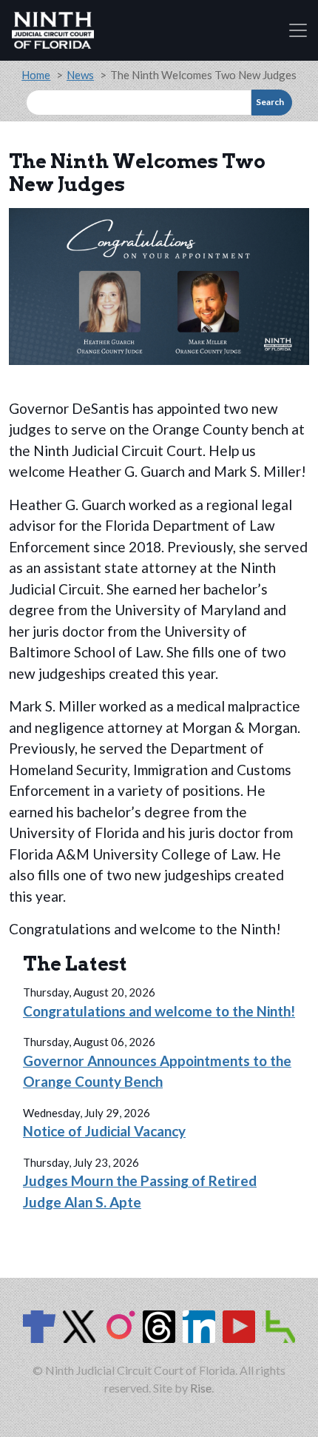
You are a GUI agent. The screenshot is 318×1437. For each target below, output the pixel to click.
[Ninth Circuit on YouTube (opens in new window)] (239, 1326)
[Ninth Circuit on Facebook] (39, 1326)
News (80, 74)
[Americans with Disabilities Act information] (279, 1326)
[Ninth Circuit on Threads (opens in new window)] (159, 1326)
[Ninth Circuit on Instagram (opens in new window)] (119, 1326)
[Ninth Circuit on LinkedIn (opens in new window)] (199, 1326)
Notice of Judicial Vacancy (104, 1130)
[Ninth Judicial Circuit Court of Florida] (53, 30)
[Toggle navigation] (298, 30)
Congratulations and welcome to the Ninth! (159, 1010)
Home (35, 74)
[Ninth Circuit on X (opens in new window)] (79, 1326)
